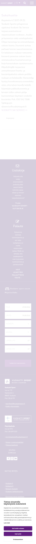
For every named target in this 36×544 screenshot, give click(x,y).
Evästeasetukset (18, 539)
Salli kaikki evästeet (18, 528)
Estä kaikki (18, 534)
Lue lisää (7, 523)
